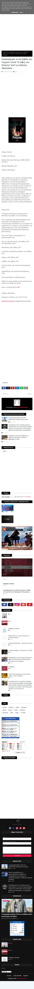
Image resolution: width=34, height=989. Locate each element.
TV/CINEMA (23, 712)
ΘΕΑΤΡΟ (17, 707)
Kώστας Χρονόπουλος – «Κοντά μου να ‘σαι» (20, 643)
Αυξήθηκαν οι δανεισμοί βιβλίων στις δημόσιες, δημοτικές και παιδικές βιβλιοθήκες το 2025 (18, 437)
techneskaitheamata (8, 71)
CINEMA (16, 712)
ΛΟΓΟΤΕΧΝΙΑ (12, 52)
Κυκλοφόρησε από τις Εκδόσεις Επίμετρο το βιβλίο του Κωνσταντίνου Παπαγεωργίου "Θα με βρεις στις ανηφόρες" (17, 591)
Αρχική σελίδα (6, 52)
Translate (28, 497)
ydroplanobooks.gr (8, 301)
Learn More (14, 12)
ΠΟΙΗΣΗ (16, 710)
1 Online (14, 934)
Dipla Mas (9, 975)
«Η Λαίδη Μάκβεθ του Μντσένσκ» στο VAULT (20, 650)
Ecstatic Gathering (17, 975)
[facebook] (4, 604)
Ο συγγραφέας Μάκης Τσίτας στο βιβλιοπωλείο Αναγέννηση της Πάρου (18, 418)
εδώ (18, 287)
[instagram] (17, 604)
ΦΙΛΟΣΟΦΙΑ (22, 710)
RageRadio (25, 975)
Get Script (5, 737)
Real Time (10, 737)
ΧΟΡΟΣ (11, 712)
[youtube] (23, 604)
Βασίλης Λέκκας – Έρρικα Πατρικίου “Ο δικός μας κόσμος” (18, 636)
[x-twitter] (10, 604)
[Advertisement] (17, 30)
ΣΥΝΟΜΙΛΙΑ (11, 667)
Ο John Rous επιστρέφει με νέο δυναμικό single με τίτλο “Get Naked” (19, 675)
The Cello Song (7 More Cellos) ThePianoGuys (17, 550)
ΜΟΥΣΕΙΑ (4, 710)
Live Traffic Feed (10, 718)
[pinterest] (29, 604)
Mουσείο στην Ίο (13, 722)
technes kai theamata (21, 978)
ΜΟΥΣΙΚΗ (10, 710)
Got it (21, 12)
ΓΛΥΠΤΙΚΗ (4, 707)
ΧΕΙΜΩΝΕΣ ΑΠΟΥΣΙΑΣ (8, 583)
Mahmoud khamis (5, 550)
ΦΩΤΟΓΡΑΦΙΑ (5, 712)
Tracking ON (15, 737)
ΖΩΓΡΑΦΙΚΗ (11, 707)
